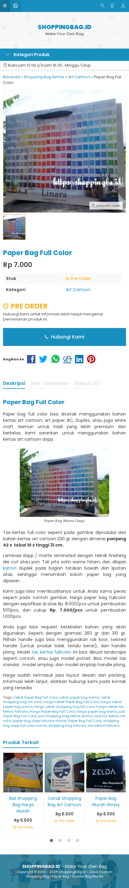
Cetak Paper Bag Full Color (35, 697)
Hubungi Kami (67, 337)
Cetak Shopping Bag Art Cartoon (64, 801)
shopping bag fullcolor (67, 725)
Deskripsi (14, 383)
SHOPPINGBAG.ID (65, 27)
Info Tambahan (50, 383)
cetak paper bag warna (79, 697)
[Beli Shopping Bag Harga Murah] (23, 772)
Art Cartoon (78, 290)
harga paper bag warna (96, 711)
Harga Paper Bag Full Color (52, 711)
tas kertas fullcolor (51, 652)
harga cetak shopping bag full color (64, 706)
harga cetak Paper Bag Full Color (71, 701)
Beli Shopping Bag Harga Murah (23, 804)
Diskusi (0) (87, 383)
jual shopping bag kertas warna (65, 716)
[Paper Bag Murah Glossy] (106, 772)
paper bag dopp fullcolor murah (40, 720)
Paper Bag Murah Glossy (106, 801)
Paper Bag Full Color (85, 720)
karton (9, 568)
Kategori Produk (31, 55)
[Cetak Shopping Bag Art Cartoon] (64, 772)
